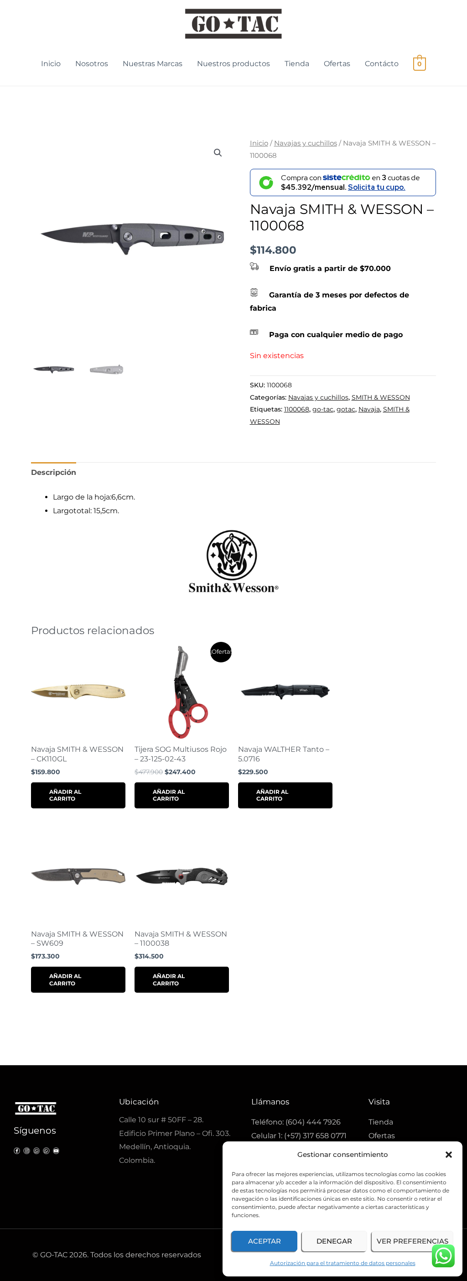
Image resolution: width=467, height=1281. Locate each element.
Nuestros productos (233, 63)
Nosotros (91, 63)
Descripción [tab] (53, 472)
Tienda (297, 63)
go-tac (322, 409)
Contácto (382, 63)
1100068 (296, 409)
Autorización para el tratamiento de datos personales (342, 1263)
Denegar (334, 1241)
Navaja (369, 409)
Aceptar (264, 1241)
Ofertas (337, 63)
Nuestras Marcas (152, 63)
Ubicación (139, 1101)
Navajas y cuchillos (305, 143)
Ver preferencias (412, 1241)
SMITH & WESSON (381, 397)
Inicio (51, 63)
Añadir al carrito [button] (65, 795)
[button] (448, 1154)
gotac (346, 409)
